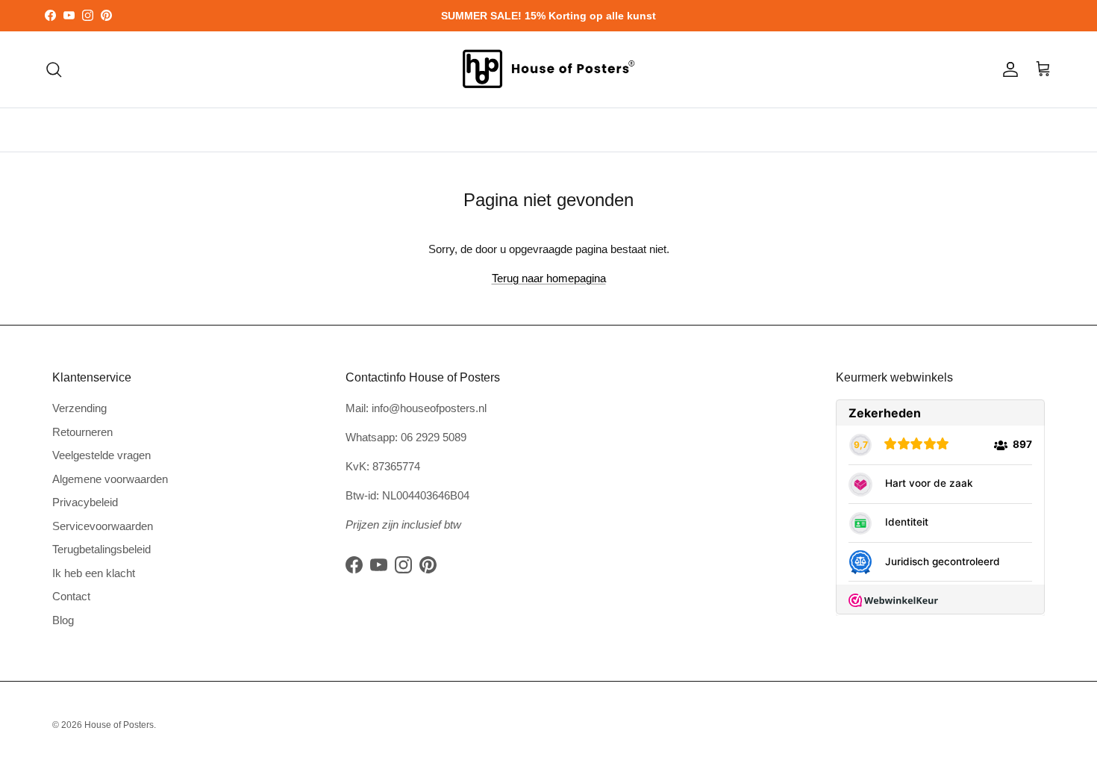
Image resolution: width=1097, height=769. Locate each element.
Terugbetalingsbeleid (101, 549)
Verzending (79, 408)
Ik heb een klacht (93, 573)
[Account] (1007, 69)
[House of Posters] (548, 69)
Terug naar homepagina (549, 278)
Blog (63, 620)
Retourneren (82, 432)
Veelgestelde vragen (101, 455)
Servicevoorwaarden (102, 526)
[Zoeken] (54, 69)
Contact (71, 596)
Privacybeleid (85, 502)
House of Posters (119, 725)
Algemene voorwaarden (110, 479)
